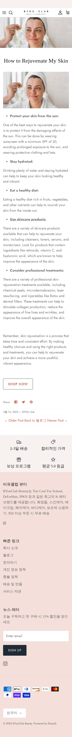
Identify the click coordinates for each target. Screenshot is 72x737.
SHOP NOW (18, 384)
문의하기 (10, 562)
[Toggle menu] (4, 12)
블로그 (8, 555)
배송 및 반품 (12, 584)
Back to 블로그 (35, 420)
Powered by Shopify (44, 723)
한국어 (12, 712)
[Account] (59, 12)
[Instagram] (4, 523)
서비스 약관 (12, 591)
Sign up (15, 650)
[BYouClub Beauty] (36, 12)
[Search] (12, 12)
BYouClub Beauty (22, 723)
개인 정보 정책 (14, 569)
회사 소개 (10, 547)
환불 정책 (10, 576)
